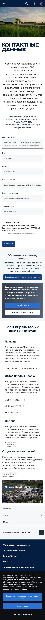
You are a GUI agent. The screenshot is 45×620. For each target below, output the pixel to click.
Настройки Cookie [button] (22, 305)
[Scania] (41, 3)
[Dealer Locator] (34, 3)
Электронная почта (9, 207)
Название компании (10, 193)
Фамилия (5, 166)
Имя (4, 153)
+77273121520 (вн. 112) (15, 400)
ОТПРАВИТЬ (8, 244)
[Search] (26, 3)
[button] (22, 509)
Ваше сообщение (8, 137)
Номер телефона (8, 180)
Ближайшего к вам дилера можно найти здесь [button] (22, 277)
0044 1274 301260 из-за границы (19, 368)
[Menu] (4, 4)
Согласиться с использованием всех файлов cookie (22, 597)
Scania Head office (17, 487)
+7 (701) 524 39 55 (13, 412)
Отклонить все (22, 606)
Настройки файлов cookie (22, 614)
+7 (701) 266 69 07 (13, 406)
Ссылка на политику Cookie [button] (22, 312)
